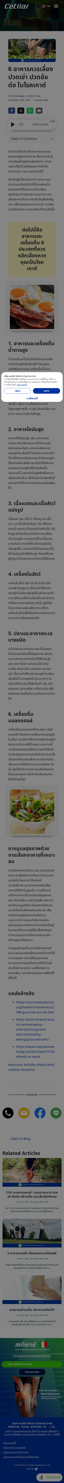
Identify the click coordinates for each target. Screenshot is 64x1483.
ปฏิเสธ (17, 391)
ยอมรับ (46, 391)
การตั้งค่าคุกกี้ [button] (32, 398)
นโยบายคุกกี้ (22, 385)
